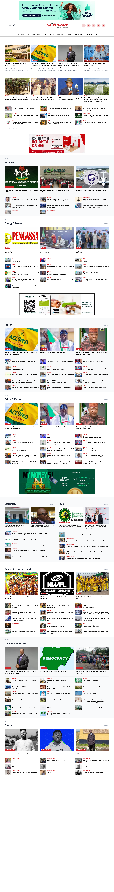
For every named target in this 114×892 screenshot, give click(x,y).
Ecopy (90, 40)
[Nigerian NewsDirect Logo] (56, 25)
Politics (38, 34)
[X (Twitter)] (89, 25)
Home (18, 34)
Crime (33, 34)
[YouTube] (93, 25)
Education (76, 40)
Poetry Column (84, 40)
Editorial (24, 40)
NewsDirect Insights (78, 34)
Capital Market (64, 40)
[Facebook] (98, 25)
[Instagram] (84, 25)
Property (45, 40)
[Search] (14, 25)
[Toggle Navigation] (10, 25)
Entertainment (68, 34)
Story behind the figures (54, 40)
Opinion (40, 40)
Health (71, 40)
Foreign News (45, 34)
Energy (52, 34)
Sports (35, 40)
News (22, 34)
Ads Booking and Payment (91, 34)
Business (28, 34)
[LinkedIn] (103, 25)
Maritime (30, 40)
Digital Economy (59, 34)
